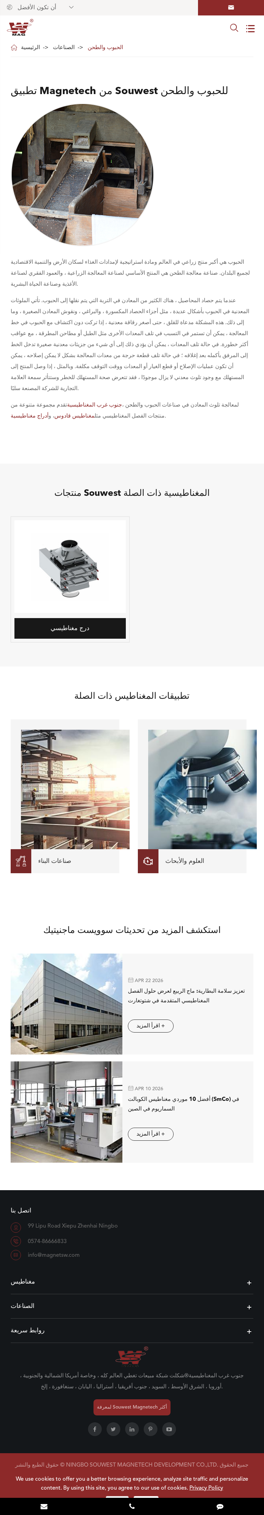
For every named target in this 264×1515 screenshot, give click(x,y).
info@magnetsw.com (54, 1255)
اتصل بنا (21, 1211)
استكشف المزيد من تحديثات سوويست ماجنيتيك (132, 930)
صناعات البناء (43, 861)
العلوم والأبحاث (173, 861)
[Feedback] (220, 1507)
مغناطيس (23, 1282)
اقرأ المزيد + (150, 1026)
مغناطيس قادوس (74, 416)
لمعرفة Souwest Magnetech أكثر (132, 1407)
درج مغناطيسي (70, 628)
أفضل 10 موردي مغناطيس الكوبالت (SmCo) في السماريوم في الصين (183, 1104)
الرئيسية (30, 47)
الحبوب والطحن (105, 47)
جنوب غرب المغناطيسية (94, 405)
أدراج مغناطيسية (29, 416)
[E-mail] (44, 1507)
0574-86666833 (47, 1241)
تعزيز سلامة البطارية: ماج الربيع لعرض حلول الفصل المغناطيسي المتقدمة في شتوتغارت (186, 996)
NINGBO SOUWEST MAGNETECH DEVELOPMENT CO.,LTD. (142, 1465)
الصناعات (64, 47)
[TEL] (132, 1507)
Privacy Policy (206, 1488)
